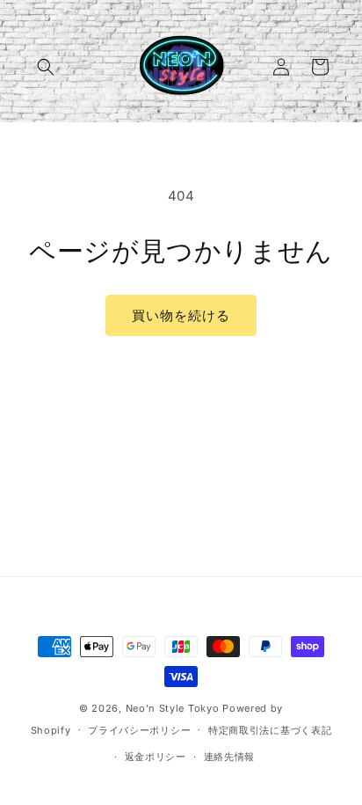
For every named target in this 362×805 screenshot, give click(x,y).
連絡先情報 (230, 756)
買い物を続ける (181, 315)
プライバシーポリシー (139, 730)
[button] (45, 67)
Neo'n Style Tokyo (173, 708)
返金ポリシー (155, 756)
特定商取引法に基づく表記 (269, 730)
